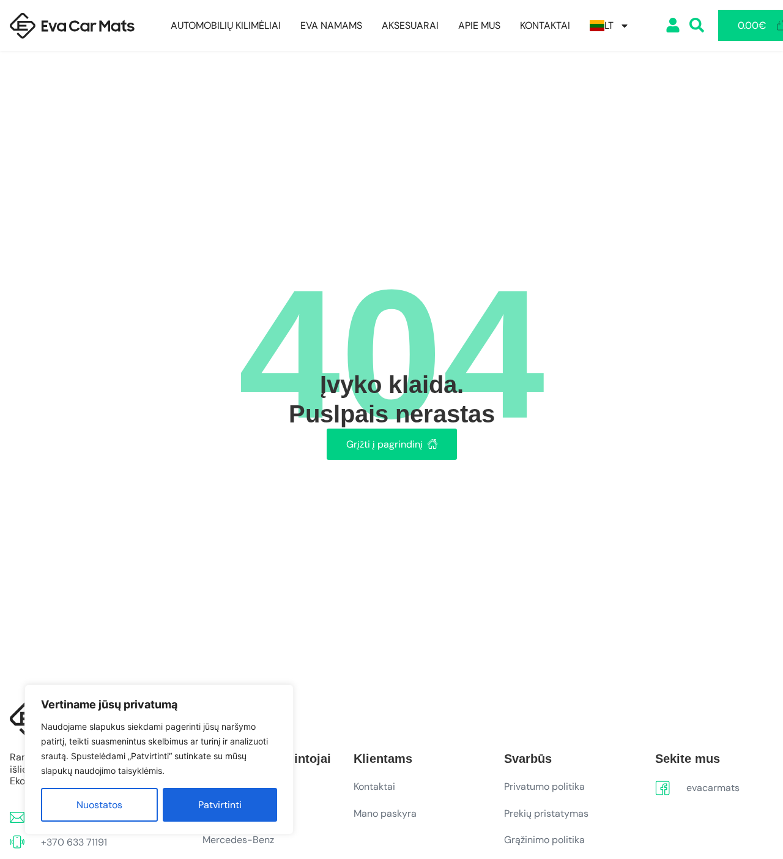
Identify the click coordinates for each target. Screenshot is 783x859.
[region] (159, 760)
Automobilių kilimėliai (226, 26)
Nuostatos (99, 804)
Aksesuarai (410, 26)
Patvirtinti (220, 804)
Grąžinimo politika (544, 840)
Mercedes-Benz (238, 840)
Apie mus (479, 26)
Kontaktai (545, 26)
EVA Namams (331, 26)
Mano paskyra (385, 813)
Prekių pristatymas (546, 813)
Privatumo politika (544, 786)
